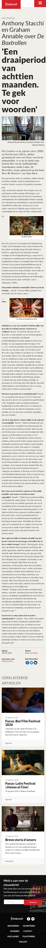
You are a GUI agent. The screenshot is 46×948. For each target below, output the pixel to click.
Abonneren (13, 926)
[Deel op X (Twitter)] (31, 662)
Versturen (33, 902)
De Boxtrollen (7, 661)
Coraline (5, 346)
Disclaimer (13, 936)
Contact (27, 931)
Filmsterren (29, 936)
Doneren (14, 931)
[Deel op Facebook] (27, 662)
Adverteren (29, 926)
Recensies (9, 861)
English (23, 942)
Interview (8, 18)
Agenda (8, 743)
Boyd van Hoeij (31, 653)
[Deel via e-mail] (35, 662)
